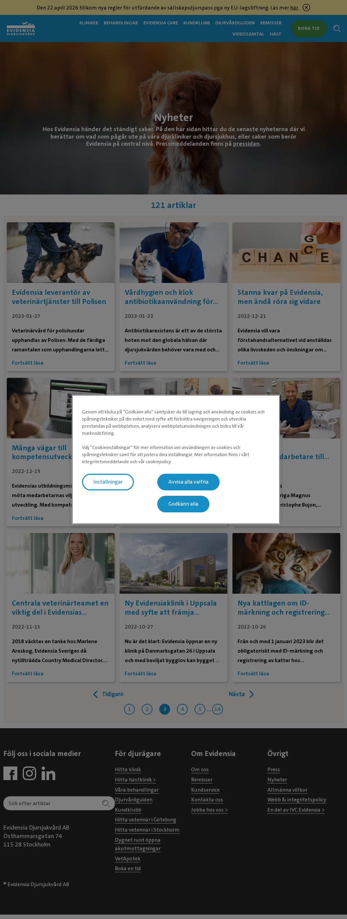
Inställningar (108, 481)
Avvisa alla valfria (188, 481)
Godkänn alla (183, 504)
